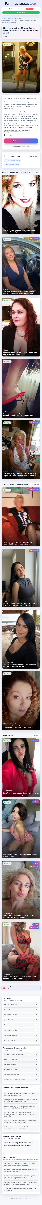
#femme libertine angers (12, 160)
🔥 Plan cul (29, 9)
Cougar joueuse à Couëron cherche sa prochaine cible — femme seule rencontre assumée (19, 1114)
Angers (19, 18)
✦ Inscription (21, 12)
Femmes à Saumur (11, 1064)
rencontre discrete (10, 1015)
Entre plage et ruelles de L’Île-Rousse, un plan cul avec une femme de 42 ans (20, 1101)
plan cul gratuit (16, 1143)
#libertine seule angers (12, 164)
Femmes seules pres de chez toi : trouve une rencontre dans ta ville (20, 1170)
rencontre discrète (10, 1030)
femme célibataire (10, 1004)
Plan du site (28, 1198)
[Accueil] (9, 9)
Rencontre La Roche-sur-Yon (14, 1080)
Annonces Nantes (10, 1059)
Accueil (3, 18)
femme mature (9, 1025)
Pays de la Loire (11, 18)
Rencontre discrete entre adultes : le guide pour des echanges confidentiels (19, 1177)
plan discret (8, 1020)
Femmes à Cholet (10, 1070)
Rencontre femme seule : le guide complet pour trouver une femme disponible (19, 1164)
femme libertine (10, 1040)
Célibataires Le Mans (11, 1075)
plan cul (7, 1010)
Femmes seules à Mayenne (14, 1054)
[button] (21, 67)
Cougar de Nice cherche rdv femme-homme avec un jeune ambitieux (19, 1094)
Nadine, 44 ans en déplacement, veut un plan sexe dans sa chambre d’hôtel (20, 1121)
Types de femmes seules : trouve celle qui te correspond (20, 1189)
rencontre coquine (10, 1035)
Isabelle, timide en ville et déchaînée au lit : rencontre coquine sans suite (19, 1128)
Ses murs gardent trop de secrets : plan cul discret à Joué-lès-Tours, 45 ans (19, 1107)
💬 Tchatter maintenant (21, 141)
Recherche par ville (19, 9)
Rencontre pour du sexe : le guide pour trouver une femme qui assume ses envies (21, 1183)
